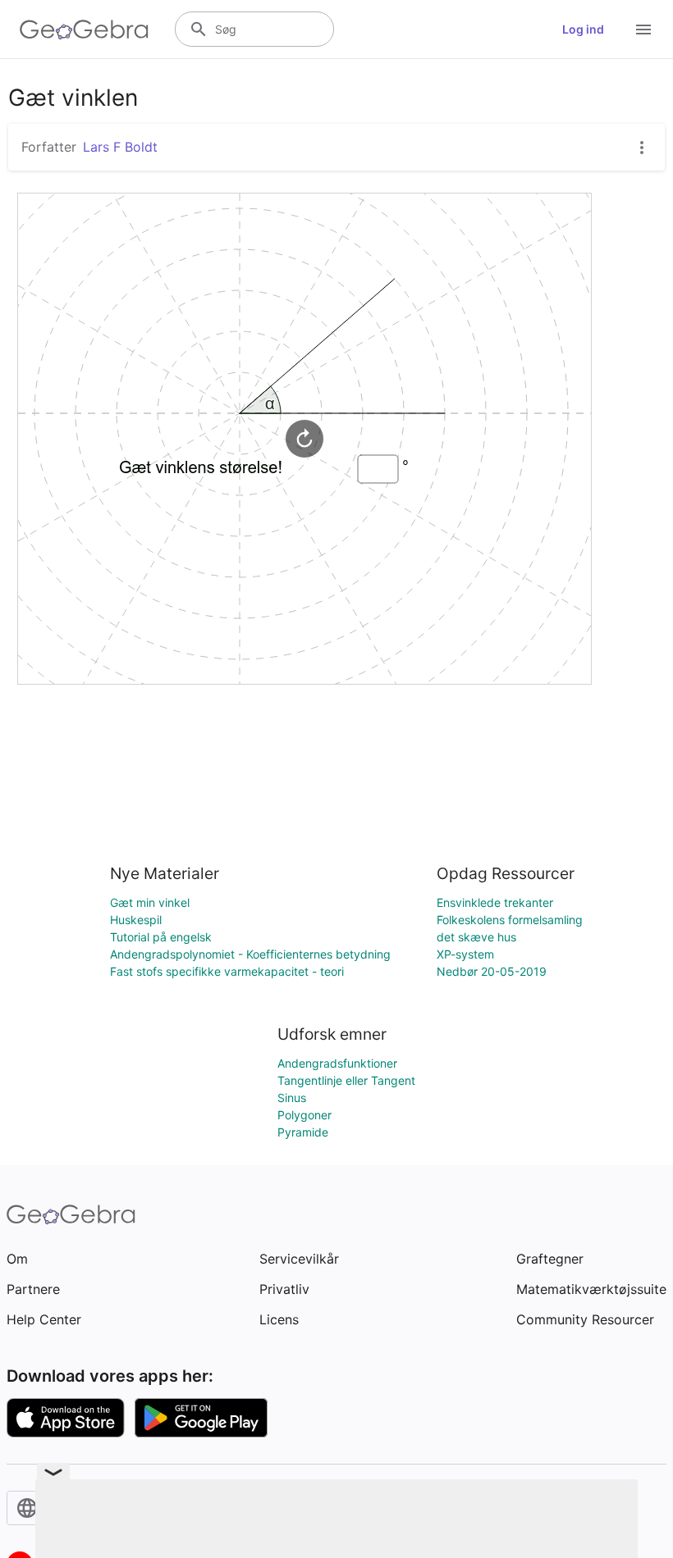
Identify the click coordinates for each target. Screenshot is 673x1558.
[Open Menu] (643, 29)
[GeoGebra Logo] (84, 29)
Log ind (583, 29)
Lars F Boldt (120, 147)
